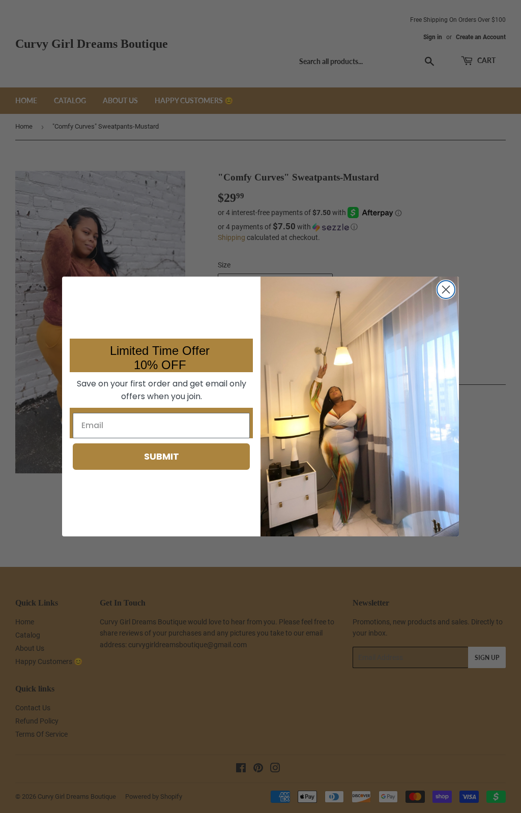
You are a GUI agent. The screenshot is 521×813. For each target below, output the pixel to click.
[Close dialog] (446, 289)
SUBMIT (161, 456)
